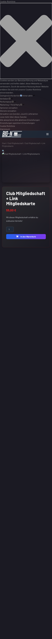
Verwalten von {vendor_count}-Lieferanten (19, 114)
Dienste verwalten (8, 111)
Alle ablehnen (21, 120)
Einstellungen (33, 120)
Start (4, 143)
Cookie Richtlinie (7, 126)
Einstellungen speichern (11, 123)
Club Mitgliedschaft (15, 143)
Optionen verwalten (9, 108)
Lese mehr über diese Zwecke (13, 117)
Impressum (5, 129)
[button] (26, 41)
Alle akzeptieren (7, 120)
